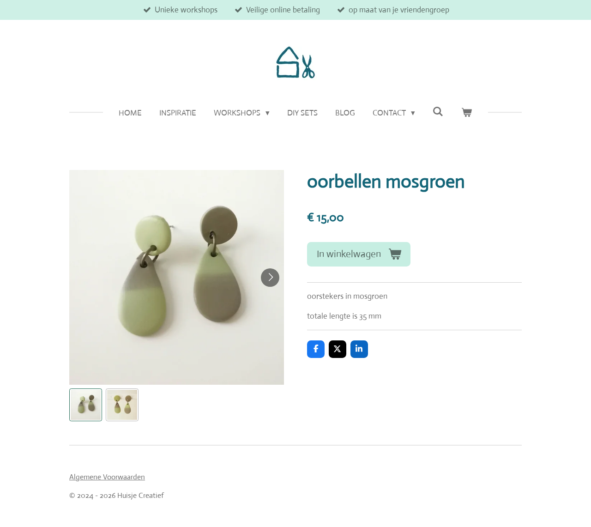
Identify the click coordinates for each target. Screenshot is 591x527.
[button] (85, 404)
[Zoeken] (438, 112)
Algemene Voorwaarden (107, 477)
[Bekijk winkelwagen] (467, 113)
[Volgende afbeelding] (270, 277)
